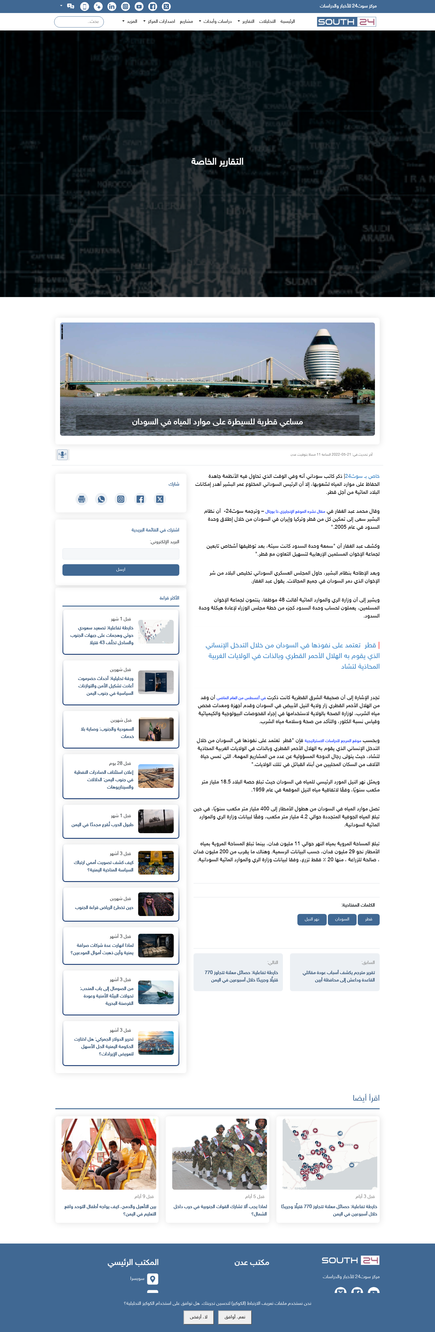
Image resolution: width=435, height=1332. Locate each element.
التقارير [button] (247, 22)
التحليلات (267, 22)
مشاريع (186, 22)
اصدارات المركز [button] (161, 22)
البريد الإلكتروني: (164, 542)
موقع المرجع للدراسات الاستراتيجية (333, 741)
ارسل (120, 569)
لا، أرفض (198, 1317)
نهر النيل (312, 919)
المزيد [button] (131, 22)
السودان (342, 919)
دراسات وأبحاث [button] (217, 22)
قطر (368, 919)
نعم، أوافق (235, 1317)
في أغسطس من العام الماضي (242, 698)
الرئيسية (288, 22)
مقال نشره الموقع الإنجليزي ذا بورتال (295, 511)
